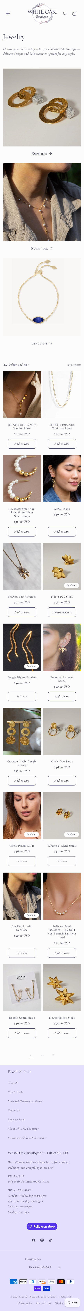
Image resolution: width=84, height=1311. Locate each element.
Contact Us (14, 1110)
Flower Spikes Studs (62, 1017)
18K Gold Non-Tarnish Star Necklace (21, 426)
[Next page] (53, 1054)
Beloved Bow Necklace (22, 596)
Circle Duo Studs (62, 761)
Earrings (39, 153)
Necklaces (39, 248)
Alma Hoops (62, 508)
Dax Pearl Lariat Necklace (21, 928)
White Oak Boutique (28, 1296)
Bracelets (39, 343)
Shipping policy (62, 1303)
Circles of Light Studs (62, 845)
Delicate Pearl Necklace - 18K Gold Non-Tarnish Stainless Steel (62, 932)
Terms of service (43, 1303)
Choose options (62, 612)
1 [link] (30, 1055)
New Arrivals (15, 1092)
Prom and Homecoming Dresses (26, 1101)
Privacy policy (25, 1303)
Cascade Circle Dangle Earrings (22, 763)
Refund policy (67, 1296)
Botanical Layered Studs (62, 679)
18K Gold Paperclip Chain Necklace (62, 426)
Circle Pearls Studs (22, 845)
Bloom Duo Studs (62, 596)
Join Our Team (16, 1119)
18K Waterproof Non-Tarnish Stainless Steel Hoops (22, 512)
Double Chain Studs (22, 1017)
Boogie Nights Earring (22, 677)
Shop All (13, 1083)
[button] (8, 13)
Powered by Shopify (47, 1296)
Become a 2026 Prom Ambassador (27, 1138)
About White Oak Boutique (23, 1128)
